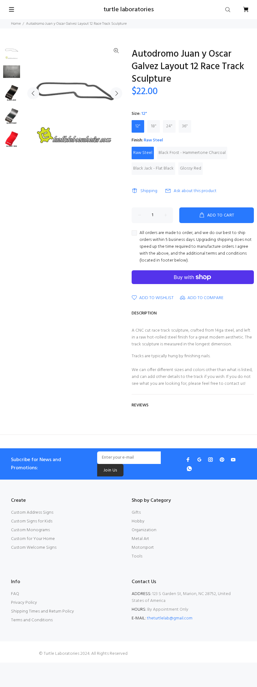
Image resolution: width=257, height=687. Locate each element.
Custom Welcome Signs (33, 547)
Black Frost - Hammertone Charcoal (192, 152)
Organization (144, 530)
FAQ (15, 594)
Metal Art (140, 538)
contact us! (234, 383)
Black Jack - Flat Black (153, 168)
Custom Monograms (30, 530)
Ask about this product (195, 191)
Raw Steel (142, 152)
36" (185, 126)
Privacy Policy (24, 602)
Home (16, 24)
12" (137, 126)
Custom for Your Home (33, 538)
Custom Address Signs (32, 512)
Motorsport (143, 547)
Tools (137, 556)
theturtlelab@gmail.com (169, 618)
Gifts (136, 512)
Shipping (148, 191)
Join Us (110, 470)
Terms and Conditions (32, 620)
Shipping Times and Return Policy (42, 611)
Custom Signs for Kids (31, 521)
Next (116, 93)
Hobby (138, 521)
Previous (33, 93)
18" (153, 126)
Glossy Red (190, 168)
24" (169, 126)
